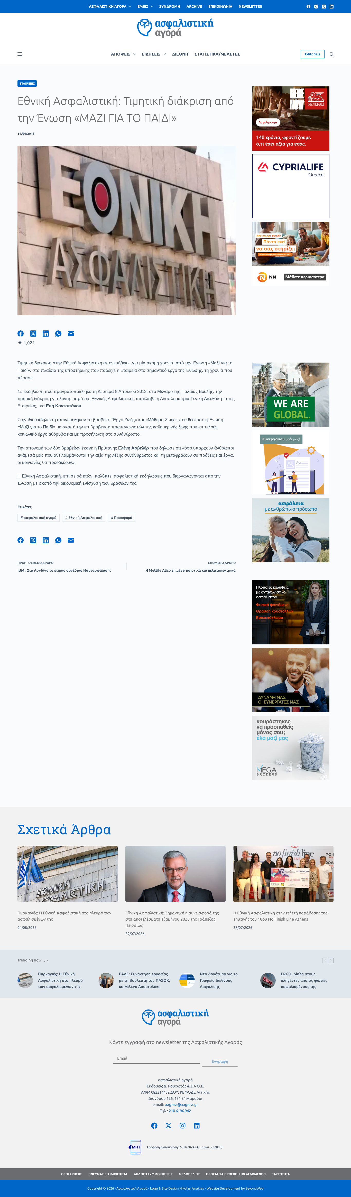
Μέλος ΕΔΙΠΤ (189, 1174)
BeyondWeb (254, 1188)
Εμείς (142, 6)
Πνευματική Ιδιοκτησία (107, 1174)
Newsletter (250, 6)
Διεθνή (180, 54)
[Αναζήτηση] (332, 54)
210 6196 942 (180, 1111)
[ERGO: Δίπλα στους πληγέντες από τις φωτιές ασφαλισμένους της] (268, 980)
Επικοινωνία (220, 6)
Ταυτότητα (281, 1174)
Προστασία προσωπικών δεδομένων (236, 1174)
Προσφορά (121, 518)
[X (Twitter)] (324, 6)
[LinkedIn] (332, 6)
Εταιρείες (27, 83)
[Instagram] (316, 6)
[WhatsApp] (61, 333)
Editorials (312, 54)
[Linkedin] (196, 1125)
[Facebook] (308, 6)
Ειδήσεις (151, 54)
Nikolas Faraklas (191, 1188)
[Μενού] (19, 54)
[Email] (74, 333)
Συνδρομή (169, 6)
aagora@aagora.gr (181, 1104)
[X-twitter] (168, 1125)
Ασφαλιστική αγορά (107, 6)
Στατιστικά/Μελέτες (217, 54)
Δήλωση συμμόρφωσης (153, 1174)
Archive (194, 6)
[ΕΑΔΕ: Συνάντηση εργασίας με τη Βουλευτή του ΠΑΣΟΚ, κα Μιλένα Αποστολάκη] (106, 980)
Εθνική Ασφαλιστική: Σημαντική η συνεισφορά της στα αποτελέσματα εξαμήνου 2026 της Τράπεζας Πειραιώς (172, 919)
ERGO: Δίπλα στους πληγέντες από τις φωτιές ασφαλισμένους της (304, 980)
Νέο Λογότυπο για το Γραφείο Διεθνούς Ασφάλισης (219, 980)
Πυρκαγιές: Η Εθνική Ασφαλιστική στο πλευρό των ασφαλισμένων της (60, 980)
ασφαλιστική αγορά (39, 518)
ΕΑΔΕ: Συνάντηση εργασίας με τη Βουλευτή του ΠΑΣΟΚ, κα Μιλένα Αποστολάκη (144, 980)
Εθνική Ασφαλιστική (83, 518)
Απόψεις (121, 54)
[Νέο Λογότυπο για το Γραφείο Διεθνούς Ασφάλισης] (187, 980)
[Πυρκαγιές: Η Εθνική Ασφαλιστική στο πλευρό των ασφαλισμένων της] (67, 874)
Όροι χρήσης (71, 1174)
